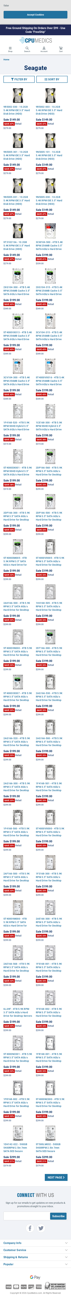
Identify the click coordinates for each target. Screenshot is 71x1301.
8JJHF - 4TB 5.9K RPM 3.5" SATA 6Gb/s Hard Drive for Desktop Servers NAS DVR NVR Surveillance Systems (17, 1015)
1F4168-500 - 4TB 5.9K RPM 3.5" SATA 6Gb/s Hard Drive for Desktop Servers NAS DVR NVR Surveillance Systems (16, 835)
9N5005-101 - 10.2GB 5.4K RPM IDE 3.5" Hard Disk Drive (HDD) (49, 155)
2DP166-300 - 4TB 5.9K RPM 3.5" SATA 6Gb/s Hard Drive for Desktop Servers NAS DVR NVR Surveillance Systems (16, 519)
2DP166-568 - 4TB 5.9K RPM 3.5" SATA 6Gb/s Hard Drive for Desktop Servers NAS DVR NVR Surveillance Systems (49, 474)
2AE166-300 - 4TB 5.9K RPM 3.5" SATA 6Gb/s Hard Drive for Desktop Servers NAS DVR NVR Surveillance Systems (49, 925)
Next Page (55, 1177)
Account (44, 51)
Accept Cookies (35, 14)
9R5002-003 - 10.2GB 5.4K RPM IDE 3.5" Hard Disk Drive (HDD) (49, 110)
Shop (10, 51)
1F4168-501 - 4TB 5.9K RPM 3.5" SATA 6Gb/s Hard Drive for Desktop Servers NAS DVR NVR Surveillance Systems (49, 790)
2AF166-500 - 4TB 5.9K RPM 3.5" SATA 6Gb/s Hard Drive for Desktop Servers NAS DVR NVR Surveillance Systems (16, 880)
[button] (19, 79)
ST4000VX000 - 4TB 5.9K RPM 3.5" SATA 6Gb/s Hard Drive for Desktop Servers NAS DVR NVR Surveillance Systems (50, 835)
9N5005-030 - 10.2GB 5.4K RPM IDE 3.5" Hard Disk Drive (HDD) (49, 200)
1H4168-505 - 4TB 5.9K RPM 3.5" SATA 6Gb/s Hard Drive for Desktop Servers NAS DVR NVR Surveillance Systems (49, 609)
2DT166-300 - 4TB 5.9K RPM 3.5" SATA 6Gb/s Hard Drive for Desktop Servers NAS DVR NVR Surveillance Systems (49, 654)
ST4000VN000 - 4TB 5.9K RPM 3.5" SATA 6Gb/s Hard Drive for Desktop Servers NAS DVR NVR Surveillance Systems (17, 654)
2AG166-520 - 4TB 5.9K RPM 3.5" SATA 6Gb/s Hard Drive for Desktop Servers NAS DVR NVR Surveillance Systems (16, 745)
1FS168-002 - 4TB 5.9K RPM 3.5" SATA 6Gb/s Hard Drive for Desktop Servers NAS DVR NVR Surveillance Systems (49, 1015)
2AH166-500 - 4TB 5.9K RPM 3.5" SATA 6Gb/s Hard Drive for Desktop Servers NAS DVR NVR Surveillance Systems (16, 609)
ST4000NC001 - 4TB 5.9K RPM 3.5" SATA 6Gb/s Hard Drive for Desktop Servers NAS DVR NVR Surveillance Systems (17, 1060)
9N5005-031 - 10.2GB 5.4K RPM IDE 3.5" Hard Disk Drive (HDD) (16, 200)
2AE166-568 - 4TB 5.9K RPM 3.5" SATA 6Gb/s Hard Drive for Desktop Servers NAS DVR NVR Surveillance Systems (16, 970)
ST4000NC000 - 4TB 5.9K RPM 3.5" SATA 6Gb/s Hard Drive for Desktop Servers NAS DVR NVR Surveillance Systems (50, 1106)
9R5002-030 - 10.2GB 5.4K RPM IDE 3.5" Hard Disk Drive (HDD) (16, 110)
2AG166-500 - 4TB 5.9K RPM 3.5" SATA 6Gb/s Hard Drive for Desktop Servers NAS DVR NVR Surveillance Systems (49, 745)
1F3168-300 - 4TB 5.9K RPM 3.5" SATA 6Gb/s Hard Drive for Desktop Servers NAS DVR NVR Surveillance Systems (49, 880)
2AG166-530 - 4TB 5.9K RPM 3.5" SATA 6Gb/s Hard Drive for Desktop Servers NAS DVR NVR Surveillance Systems (49, 700)
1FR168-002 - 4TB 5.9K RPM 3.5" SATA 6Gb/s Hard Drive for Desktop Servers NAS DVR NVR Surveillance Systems (16, 1106)
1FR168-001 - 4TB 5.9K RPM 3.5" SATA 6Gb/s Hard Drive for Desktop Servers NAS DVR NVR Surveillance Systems (49, 1060)
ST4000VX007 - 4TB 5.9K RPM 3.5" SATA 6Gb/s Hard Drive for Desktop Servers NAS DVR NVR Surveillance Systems (17, 700)
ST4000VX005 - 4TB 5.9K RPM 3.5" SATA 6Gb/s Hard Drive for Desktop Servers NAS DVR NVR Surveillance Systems (50, 564)
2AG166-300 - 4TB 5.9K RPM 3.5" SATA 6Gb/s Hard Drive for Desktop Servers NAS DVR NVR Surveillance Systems (16, 790)
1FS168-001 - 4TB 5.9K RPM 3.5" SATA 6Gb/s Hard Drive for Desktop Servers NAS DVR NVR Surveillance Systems (49, 970)
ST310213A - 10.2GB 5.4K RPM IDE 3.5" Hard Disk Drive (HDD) (16, 245)
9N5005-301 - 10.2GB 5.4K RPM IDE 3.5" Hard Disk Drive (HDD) (16, 155)
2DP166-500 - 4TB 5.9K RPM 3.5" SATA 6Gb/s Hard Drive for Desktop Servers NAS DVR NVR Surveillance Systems (49, 519)
